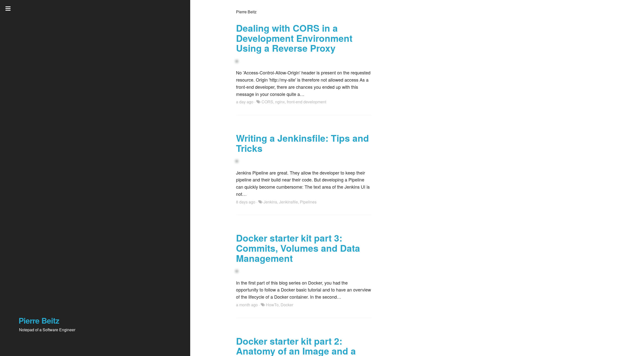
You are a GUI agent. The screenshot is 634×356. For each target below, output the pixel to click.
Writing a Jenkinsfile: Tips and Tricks (302, 143)
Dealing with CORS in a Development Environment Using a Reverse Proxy (294, 37)
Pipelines (308, 202)
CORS (267, 102)
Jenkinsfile (288, 202)
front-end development (306, 102)
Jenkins (270, 202)
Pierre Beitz (39, 320)
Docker (287, 305)
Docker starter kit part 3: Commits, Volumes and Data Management (298, 247)
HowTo (272, 305)
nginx (280, 102)
